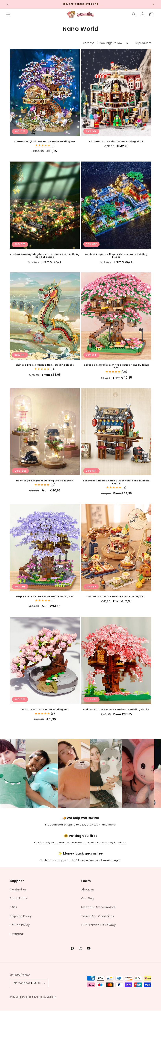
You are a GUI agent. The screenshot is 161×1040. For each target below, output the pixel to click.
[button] (8, 14)
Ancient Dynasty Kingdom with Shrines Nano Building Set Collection (45, 255)
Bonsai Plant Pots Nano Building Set (44, 709)
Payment (16, 934)
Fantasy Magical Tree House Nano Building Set (44, 141)
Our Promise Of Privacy (98, 925)
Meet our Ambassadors (98, 907)
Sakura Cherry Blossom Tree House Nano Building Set (116, 366)
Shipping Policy (21, 916)
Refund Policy (20, 925)
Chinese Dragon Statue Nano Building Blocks (45, 364)
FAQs (13, 907)
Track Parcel (19, 898)
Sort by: (88, 43)
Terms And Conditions (97, 916)
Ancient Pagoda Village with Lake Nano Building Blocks (116, 255)
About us (87, 889)
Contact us (18, 889)
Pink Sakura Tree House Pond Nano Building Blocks (116, 709)
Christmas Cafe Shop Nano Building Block (116, 141)
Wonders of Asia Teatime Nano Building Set (116, 596)
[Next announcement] (153, 4)
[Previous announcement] (7, 4)
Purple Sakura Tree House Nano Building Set (45, 596)
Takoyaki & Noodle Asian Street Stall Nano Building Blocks (116, 482)
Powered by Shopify (44, 996)
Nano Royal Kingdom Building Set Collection (44, 480)
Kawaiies (26, 996)
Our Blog (87, 898)
